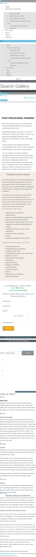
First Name (6, 301)
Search (18, 81)
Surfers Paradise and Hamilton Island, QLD (19, 22)
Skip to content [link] (4, 1)
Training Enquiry (8, 322)
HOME (7, 7)
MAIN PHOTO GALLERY (13, 9)
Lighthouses (13, 28)
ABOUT (7, 35)
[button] (18, 41)
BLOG (7, 33)
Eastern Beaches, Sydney (17, 16)
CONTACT (8, 37)
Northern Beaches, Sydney (17, 18)
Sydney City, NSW (15, 13)
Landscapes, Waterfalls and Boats (19, 26)
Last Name (6, 306)
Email (5, 311)
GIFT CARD (9, 30)
